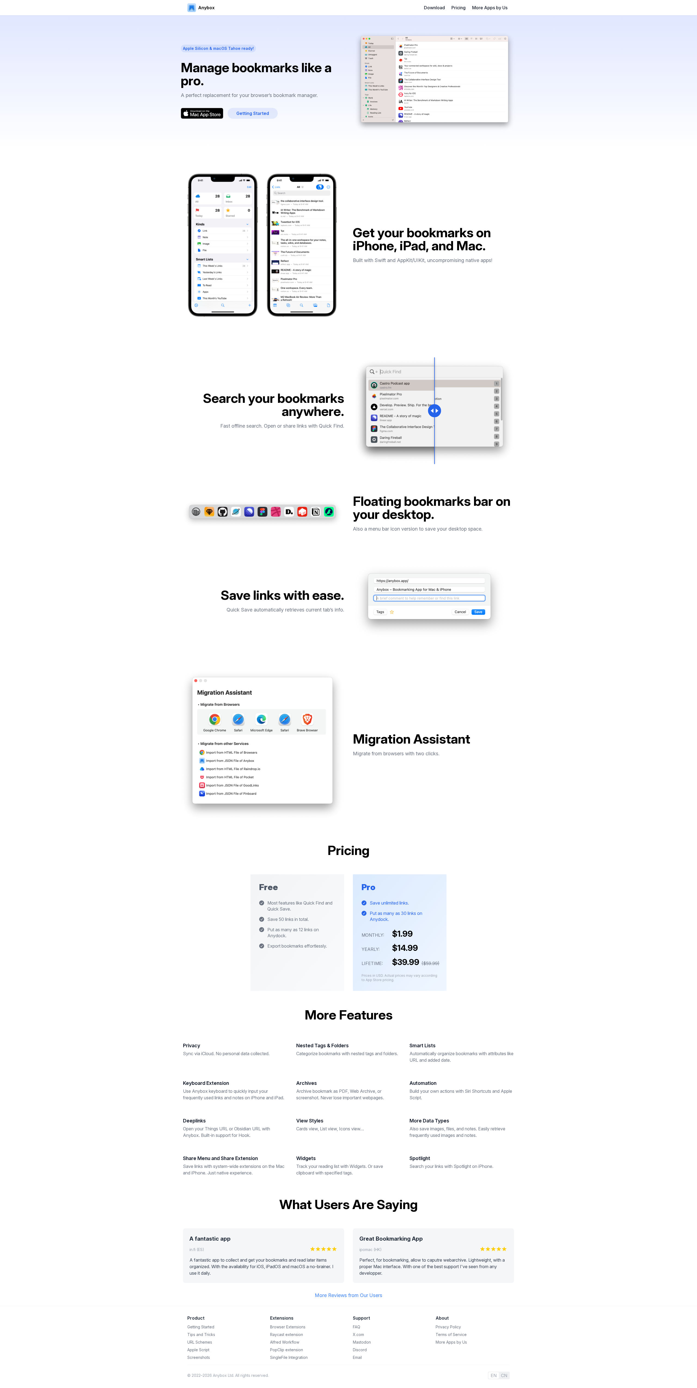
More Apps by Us (490, 7)
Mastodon (362, 1342)
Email (357, 1357)
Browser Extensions (287, 1327)
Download (434, 7)
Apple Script (198, 1349)
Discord (360, 1349)
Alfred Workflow (284, 1342)
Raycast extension (286, 1334)
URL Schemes (199, 1342)
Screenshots (198, 1357)
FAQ (356, 1327)
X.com (358, 1334)
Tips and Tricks (201, 1334)
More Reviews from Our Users (348, 1295)
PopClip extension (286, 1349)
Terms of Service (451, 1334)
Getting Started (200, 1327)
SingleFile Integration (289, 1357)
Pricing (458, 7)
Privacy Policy (448, 1327)
